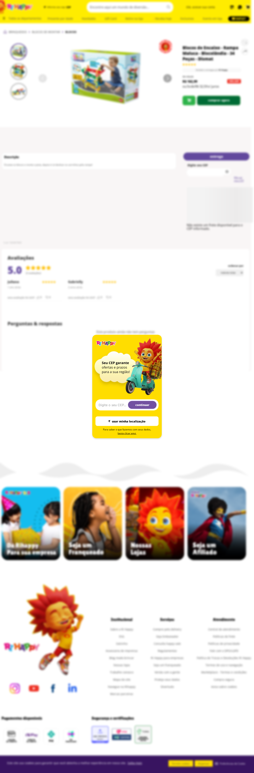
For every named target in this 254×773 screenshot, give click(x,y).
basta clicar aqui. (127, 433)
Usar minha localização (128, 421)
